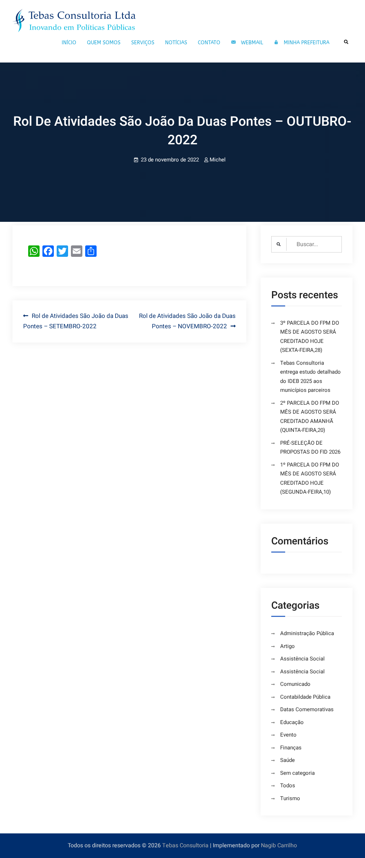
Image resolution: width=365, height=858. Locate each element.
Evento (288, 735)
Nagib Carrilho (279, 845)
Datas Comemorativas (307, 709)
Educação (292, 722)
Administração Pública (307, 633)
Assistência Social (302, 659)
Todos (287, 785)
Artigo (287, 646)
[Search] (346, 42)
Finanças (291, 748)
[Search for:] (306, 244)
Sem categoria (297, 773)
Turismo (290, 798)
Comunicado (295, 684)
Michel (218, 160)
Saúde (287, 760)
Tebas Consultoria (185, 845)
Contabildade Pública (305, 697)
